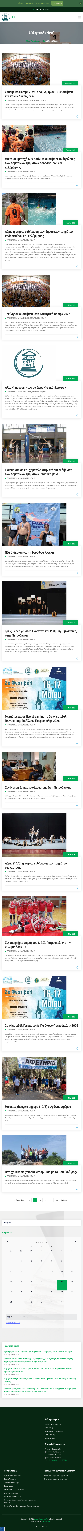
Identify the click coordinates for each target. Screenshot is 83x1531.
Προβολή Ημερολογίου (13, 1322)
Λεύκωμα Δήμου (50, 1438)
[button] (2, 1529)
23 (57, 1200)
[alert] (41, 1317)
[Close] (80, 3)
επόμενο (64, 1200)
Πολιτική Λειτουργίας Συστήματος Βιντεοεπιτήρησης (21, 1506)
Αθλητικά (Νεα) (39, 100)
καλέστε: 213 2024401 (43, 9)
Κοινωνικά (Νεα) (28, 100)
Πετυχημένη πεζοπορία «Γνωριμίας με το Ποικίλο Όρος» (41, 1172)
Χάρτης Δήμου (8, 1486)
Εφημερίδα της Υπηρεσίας (53, 1424)
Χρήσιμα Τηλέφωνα (10, 1479)
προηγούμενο (20, 1200)
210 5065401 (63, 1460)
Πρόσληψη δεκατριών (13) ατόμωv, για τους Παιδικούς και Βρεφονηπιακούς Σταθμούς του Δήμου (38, 1352)
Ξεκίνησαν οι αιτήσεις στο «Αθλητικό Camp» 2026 (37, 314)
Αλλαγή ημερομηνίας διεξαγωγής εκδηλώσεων (35, 387)
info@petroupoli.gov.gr (54, 1457)
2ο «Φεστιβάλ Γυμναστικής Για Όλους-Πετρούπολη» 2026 (41, 1025)
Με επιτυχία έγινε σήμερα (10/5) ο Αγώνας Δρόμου (38, 1107)
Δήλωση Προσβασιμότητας (12, 1496)
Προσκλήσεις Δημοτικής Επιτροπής (55, 1479)
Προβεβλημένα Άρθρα (14, 100)
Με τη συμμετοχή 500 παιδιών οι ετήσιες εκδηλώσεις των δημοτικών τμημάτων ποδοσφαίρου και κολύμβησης (40, 163)
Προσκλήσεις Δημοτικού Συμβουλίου (56, 1476)
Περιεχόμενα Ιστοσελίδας (12, 1476)
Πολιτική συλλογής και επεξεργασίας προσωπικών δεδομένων (20, 1501)
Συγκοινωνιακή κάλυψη (11, 1483)
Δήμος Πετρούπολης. (41, 1519)
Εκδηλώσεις (49, 1428)
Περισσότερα (57, 3)
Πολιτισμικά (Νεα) (29, 391)
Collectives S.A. (46, 1522)
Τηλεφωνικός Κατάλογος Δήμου (14, 1489)
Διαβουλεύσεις (50, 1435)
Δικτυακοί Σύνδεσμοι (11, 1493)
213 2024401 (52, 1460)
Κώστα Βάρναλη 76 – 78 (55, 1452)
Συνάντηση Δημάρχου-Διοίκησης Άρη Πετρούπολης (38, 787)
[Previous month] (7, 1242)
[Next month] (76, 1242)
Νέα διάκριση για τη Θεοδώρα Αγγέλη (29, 552)
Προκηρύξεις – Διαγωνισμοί (54, 1431)
